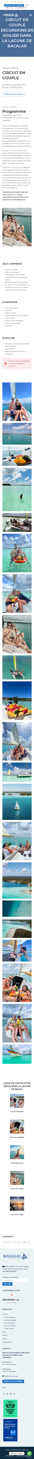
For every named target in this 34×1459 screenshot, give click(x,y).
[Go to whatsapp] (29, 1453)
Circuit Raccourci (9, 1323)
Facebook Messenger (11, 1376)
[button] (31, 15)
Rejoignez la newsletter (10, 1277)
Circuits (5, 1314)
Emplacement (6, 1342)
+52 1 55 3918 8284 (9, 1364)
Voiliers (4, 1335)
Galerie (4, 1339)
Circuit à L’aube (9, 1328)
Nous (4, 1332)
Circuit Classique (9, 1317)
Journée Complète (10, 1320)
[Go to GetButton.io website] (29, 1457)
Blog (3, 1387)
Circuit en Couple (9, 1326)
